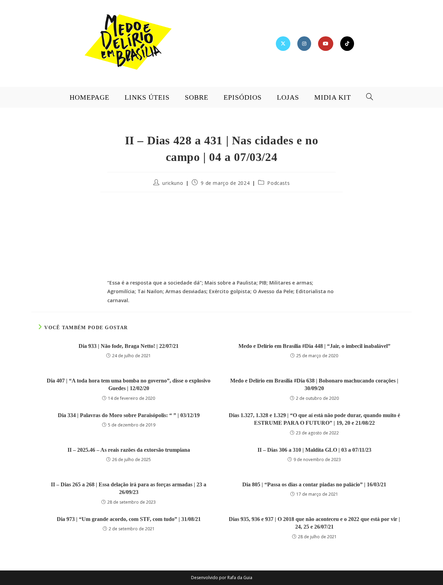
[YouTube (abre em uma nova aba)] (325, 43)
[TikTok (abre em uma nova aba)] (347, 43)
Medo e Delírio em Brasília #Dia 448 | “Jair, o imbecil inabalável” (314, 346)
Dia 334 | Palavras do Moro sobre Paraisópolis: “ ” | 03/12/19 (129, 415)
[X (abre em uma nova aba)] (283, 43)
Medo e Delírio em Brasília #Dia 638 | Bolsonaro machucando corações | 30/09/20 (314, 384)
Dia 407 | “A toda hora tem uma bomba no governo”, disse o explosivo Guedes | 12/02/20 (128, 384)
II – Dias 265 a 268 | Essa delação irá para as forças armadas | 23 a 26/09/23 (128, 488)
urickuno (172, 183)
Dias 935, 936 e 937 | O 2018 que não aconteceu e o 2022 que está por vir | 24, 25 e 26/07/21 (314, 523)
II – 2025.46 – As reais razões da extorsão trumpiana (128, 450)
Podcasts (278, 183)
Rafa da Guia (239, 577)
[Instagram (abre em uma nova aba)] (304, 43)
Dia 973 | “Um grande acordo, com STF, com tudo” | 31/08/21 (129, 519)
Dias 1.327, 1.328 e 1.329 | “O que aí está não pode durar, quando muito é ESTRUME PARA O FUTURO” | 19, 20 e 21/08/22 (314, 419)
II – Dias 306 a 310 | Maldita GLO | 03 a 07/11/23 (314, 450)
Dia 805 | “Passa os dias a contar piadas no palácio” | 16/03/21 (314, 484)
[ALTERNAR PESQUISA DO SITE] (370, 97)
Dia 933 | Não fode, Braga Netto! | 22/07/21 (129, 346)
